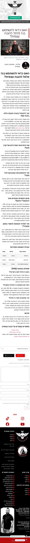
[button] (15, 13)
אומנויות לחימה (23, 485)
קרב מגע (25, 472)
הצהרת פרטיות (9, 457)
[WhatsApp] (27, 536)
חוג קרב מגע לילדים (7, 450)
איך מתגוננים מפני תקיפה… (21, 336)
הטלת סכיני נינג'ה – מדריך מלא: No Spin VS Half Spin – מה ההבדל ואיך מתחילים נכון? (22, 511)
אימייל (27, 390)
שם (28, 384)
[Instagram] (27, 540)
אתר (28, 396)
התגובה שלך (26, 366)
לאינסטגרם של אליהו (20, 540)
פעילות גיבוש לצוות (15, 332)
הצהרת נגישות (9, 453)
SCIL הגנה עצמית (25, 21)
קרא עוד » (27, 517)
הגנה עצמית (15, 330)
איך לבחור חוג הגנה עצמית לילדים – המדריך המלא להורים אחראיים (23, 524)
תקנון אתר (10, 461)
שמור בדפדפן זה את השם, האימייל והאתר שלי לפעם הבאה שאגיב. (16, 404)
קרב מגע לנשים (19, 128)
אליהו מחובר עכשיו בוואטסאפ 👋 (17, 536)
